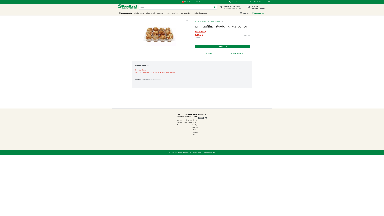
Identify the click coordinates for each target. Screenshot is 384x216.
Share (210, 53)
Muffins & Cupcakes (214, 21)
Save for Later (238, 53)
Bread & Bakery (200, 21)
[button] (243, 6)
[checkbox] (187, 20)
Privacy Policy (197, 152)
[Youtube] (206, 119)
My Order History (234, 2)
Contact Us (267, 2)
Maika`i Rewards (200, 13)
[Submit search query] (214, 7)
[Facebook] (199, 119)
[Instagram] (202, 119)
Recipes (160, 13)
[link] (244, 13)
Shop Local (150, 13)
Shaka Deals (139, 13)
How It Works (247, 2)
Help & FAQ (258, 2)
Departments (126, 13)
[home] (128, 7)
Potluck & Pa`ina (172, 13)
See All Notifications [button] (195, 2)
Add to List (223, 47)
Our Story (180, 120)
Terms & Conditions (209, 152)
